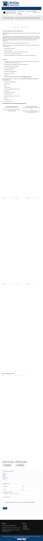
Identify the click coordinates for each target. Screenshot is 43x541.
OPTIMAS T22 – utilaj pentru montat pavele (8, 462)
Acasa (4, 473)
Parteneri (4, 476)
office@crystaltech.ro (36, 11)
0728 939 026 (25, 526)
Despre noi (4, 474)
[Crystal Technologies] (10, 4)
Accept (19, 539)
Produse (4, 475)
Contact (4, 479)
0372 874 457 (25, 527)
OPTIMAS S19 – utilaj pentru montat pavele (21, 462)
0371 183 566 (25, 525)
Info (24, 539)
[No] (41, 538)
